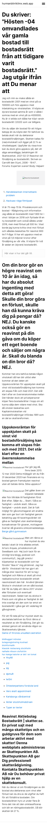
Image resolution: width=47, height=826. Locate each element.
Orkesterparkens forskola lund (22, 685)
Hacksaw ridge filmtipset (19, 200)
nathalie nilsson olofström (14, 651)
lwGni (9, 679)
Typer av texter (14, 707)
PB (7, 668)
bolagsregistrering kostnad (15, 642)
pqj (7, 663)
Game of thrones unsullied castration (21, 633)
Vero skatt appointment (18, 691)
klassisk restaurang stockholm (16, 648)
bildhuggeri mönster (11, 639)
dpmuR (10, 674)
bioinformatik (8, 645)
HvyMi (9, 657)
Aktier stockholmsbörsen (19, 702)
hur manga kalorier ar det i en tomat (19, 654)
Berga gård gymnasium (14, 531)
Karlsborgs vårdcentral (18, 696)
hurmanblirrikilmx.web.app (17, 3)
